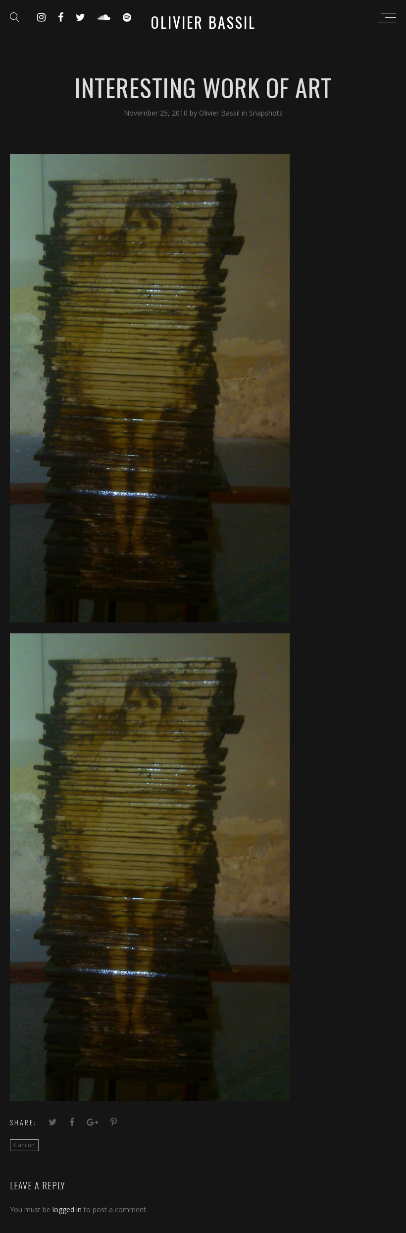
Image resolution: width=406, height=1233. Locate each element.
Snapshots (266, 113)
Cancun (24, 1145)
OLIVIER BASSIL (203, 22)
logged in (67, 1209)
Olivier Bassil (220, 113)
